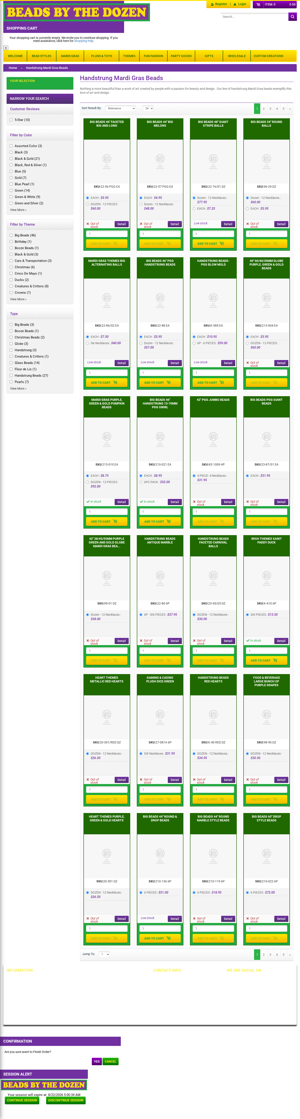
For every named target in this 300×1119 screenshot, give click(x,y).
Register (221, 4)
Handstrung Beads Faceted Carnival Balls (213, 542)
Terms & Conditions (117, 987)
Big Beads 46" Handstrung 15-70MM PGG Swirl (160, 403)
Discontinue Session (65, 1100)
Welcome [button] (15, 56)
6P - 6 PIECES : (212, 343)
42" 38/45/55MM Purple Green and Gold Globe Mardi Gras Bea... (107, 542)
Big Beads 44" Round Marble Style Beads (213, 818)
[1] (161, 105)
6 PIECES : (156, 892)
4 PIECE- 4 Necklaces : (212, 478)
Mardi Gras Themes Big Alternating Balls (106, 262)
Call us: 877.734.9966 (175, 979)
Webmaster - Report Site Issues (74, 1003)
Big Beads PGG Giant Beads (266, 401)
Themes (129, 56)
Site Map (110, 979)
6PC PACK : (157, 482)
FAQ (60, 1012)
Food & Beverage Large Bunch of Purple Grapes (266, 681)
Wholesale (237, 56)
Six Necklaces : (106, 343)
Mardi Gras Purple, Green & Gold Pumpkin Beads (107, 403)
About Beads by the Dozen (29, 987)
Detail (121, 224)
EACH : (99, 198)
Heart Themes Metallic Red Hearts (106, 679)
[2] (168, 105)
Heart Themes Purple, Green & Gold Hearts (107, 818)
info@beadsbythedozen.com (179, 987)
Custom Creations (268, 56)
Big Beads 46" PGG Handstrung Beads (160, 262)
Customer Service (23, 1002)
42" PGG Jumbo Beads (213, 399)
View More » (18, 210)
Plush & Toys (101, 56)
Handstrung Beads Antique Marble (160, 540)
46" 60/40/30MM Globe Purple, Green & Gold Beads (266, 264)
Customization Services (27, 1009)
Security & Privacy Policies (75, 987)
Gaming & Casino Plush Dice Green (160, 679)
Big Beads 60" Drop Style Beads (266, 818)
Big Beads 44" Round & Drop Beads (160, 818)
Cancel (110, 1061)
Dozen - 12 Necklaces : (159, 206)
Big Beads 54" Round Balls (266, 123)
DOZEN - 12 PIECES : (105, 206)
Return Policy (67, 979)
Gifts (209, 56)
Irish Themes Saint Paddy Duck (266, 540)
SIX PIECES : (264, 615)
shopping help (83, 41)
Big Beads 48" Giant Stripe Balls (213, 123)
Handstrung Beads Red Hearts (213, 679)
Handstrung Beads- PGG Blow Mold (213, 262)
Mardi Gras (70, 56)
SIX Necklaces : (159, 754)
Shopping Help (68, 994)
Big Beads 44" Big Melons (160, 123)
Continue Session (22, 1100)
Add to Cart (101, 243)
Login (242, 4)
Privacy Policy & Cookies (120, 994)
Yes (97, 1061)
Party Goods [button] (181, 56)
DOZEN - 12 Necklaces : (213, 617)
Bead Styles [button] (41, 56)
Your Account (20, 979)
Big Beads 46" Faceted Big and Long (107, 123)
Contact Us (18, 994)
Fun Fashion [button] (153, 56)
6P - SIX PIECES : (160, 615)
